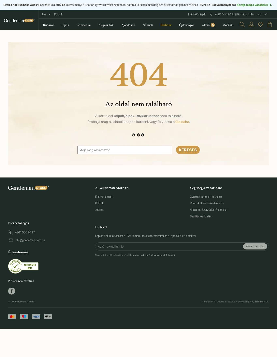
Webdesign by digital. (254, 301)
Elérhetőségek (197, 14)
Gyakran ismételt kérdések (206, 196)
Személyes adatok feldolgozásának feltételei (152, 255)
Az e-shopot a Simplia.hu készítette (219, 301)
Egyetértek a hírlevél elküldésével (135, 255)
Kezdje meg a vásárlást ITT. (255, 4)
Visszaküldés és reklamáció (206, 203)
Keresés (188, 149)
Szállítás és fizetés (201, 216)
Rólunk (58, 14)
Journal (46, 14)
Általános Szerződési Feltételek (208, 209)
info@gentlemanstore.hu (30, 240)
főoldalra (182, 121)
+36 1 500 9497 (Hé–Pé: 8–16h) (234, 14)
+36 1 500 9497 (25, 232)
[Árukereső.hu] (23, 266)
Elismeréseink (103, 196)
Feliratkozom (255, 246)
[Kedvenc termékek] (260, 24)
